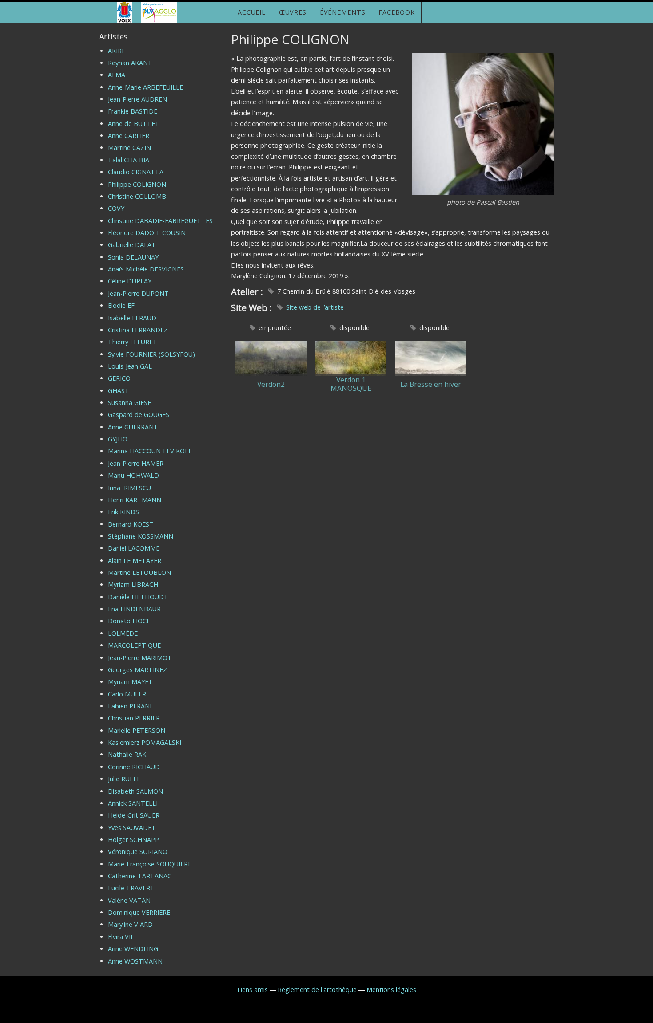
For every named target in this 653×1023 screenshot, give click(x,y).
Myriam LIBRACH (133, 584)
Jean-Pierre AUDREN (137, 99)
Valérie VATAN (129, 900)
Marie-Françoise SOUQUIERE (149, 864)
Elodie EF (121, 305)
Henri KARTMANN (134, 500)
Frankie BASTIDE (132, 111)
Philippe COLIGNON (137, 184)
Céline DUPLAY (129, 281)
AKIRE (116, 51)
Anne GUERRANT (133, 427)
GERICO (119, 378)
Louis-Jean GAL (130, 366)
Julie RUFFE (124, 779)
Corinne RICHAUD (134, 767)
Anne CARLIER (128, 135)
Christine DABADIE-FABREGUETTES (160, 220)
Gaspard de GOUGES (138, 414)
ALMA (116, 75)
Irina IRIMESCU (129, 488)
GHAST (118, 390)
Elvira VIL (121, 937)
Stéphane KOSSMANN (140, 536)
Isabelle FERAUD (132, 318)
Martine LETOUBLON (139, 572)
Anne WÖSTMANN (135, 961)
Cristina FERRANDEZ (138, 330)
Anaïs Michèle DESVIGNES (146, 269)
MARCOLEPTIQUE (134, 645)
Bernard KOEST (131, 524)
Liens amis (252, 989)
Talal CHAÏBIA (128, 160)
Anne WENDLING (133, 948)
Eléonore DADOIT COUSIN (147, 232)
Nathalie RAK (127, 754)
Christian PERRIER (134, 718)
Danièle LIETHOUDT (138, 597)
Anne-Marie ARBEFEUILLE (145, 87)
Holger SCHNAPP (133, 839)
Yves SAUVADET (132, 827)
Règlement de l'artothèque (317, 989)
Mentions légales (391, 989)
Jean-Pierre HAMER (135, 463)
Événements (343, 12)
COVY (116, 208)
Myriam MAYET (130, 681)
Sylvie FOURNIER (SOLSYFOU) (151, 354)
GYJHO (117, 439)
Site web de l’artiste (315, 307)
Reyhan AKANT (130, 63)
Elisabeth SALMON (135, 791)
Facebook (396, 12)
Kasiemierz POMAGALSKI (144, 742)
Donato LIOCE (129, 621)
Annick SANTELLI (133, 803)
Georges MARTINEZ (137, 669)
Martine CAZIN (129, 147)
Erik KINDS (123, 512)
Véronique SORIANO (137, 851)
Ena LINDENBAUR (134, 609)
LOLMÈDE (123, 633)
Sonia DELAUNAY (133, 257)
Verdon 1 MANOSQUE (350, 384)
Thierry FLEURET (132, 342)
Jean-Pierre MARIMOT (140, 657)
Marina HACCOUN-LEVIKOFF (150, 451)
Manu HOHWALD (133, 475)
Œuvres (293, 12)
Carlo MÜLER (127, 694)
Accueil (252, 12)
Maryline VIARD (130, 924)
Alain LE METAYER (134, 560)
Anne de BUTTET (133, 123)
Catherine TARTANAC (139, 876)
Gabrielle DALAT (132, 244)
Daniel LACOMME (133, 548)
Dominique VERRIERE (139, 912)
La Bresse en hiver (430, 384)
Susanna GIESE (129, 402)
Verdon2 (271, 384)
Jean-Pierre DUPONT (138, 293)
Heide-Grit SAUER (133, 815)
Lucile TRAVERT (131, 888)
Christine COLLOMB (137, 196)
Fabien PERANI (129, 706)
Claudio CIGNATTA (135, 172)
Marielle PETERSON (136, 730)
